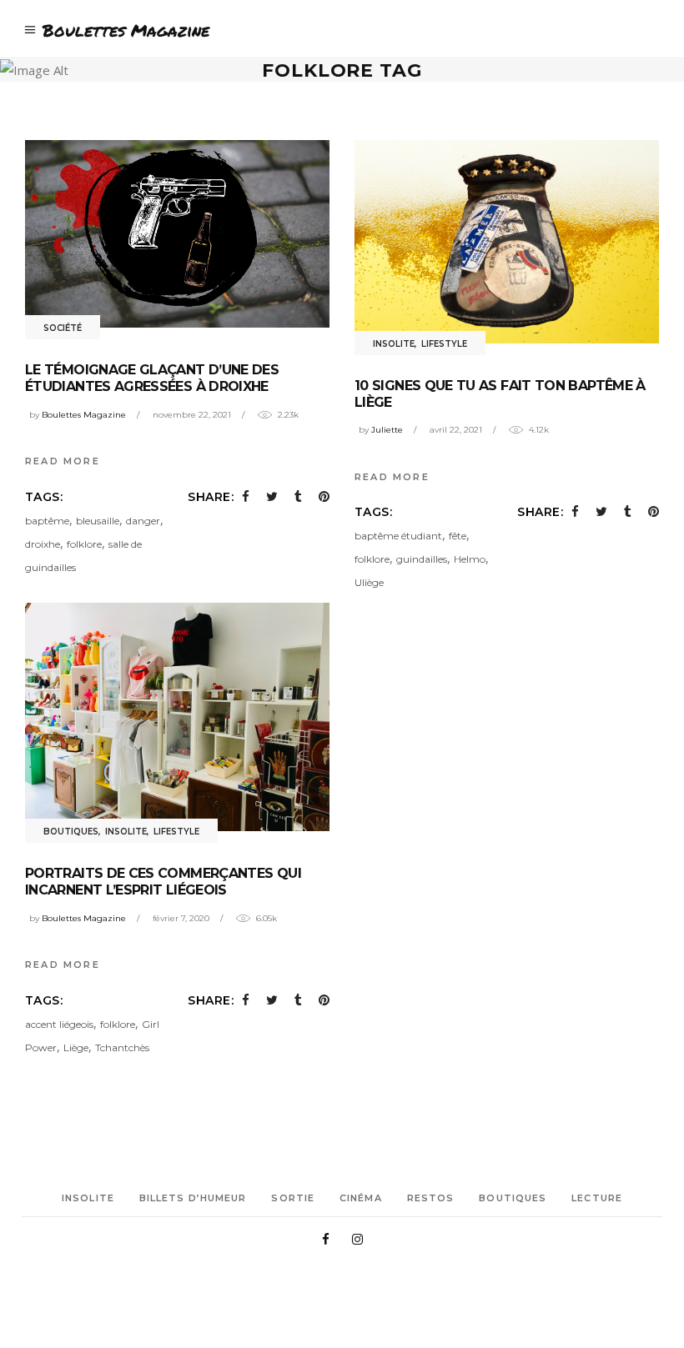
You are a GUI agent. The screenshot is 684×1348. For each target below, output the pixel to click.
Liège (75, 1047)
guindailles (421, 559)
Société (62, 328)
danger (143, 520)
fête (457, 535)
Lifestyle (444, 343)
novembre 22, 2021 (192, 414)
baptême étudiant (398, 535)
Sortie (292, 1198)
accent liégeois (59, 1024)
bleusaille (97, 520)
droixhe (42, 544)
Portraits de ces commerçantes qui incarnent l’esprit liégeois (163, 881)
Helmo (469, 559)
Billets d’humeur (193, 1198)
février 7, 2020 (181, 918)
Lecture (596, 1198)
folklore (84, 544)
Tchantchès (122, 1047)
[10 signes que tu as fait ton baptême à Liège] (507, 241)
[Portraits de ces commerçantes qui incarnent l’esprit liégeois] (177, 717)
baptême (47, 520)
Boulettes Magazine (84, 414)
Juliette (387, 429)
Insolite (394, 343)
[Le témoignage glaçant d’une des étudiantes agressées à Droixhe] (177, 234)
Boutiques (70, 831)
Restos (431, 1198)
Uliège (369, 582)
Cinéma (360, 1198)
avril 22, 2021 (456, 429)
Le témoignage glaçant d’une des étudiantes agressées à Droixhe (152, 378)
